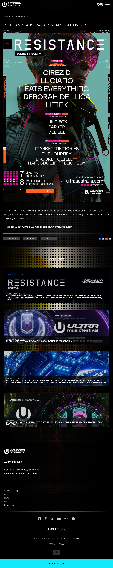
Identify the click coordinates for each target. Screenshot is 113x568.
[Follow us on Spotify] (73, 518)
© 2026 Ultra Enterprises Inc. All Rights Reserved (56, 539)
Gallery (7, 494)
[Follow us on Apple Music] (56, 529)
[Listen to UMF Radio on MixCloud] (66, 518)
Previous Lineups (11, 490)
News (6, 498)
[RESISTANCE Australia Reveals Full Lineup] (56, 201)
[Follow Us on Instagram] (46, 518)
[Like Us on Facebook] (39, 518)
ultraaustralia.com (63, 227)
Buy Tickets (56, 563)
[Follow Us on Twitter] (52, 518)
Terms (61, 544)
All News (30, 238)
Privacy (52, 544)
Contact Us (9, 505)
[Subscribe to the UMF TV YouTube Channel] (59, 518)
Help (6, 501)
